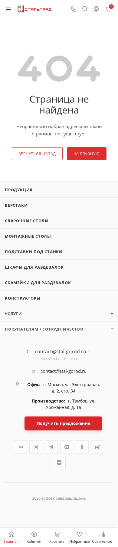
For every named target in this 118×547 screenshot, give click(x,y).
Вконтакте (20, 447)
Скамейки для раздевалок (38, 282)
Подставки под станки (34, 251)
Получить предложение (63, 423)
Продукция (19, 189)
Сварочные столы (27, 220)
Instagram (35, 447)
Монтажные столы (28, 236)
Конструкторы (23, 298)
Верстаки (16, 205)
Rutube (97, 447)
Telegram (51, 447)
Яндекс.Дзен (59, 462)
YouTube (66, 447)
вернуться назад (37, 153)
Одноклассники (82, 447)
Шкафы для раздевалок (34, 267)
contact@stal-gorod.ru (60, 351)
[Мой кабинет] (96, 9)
